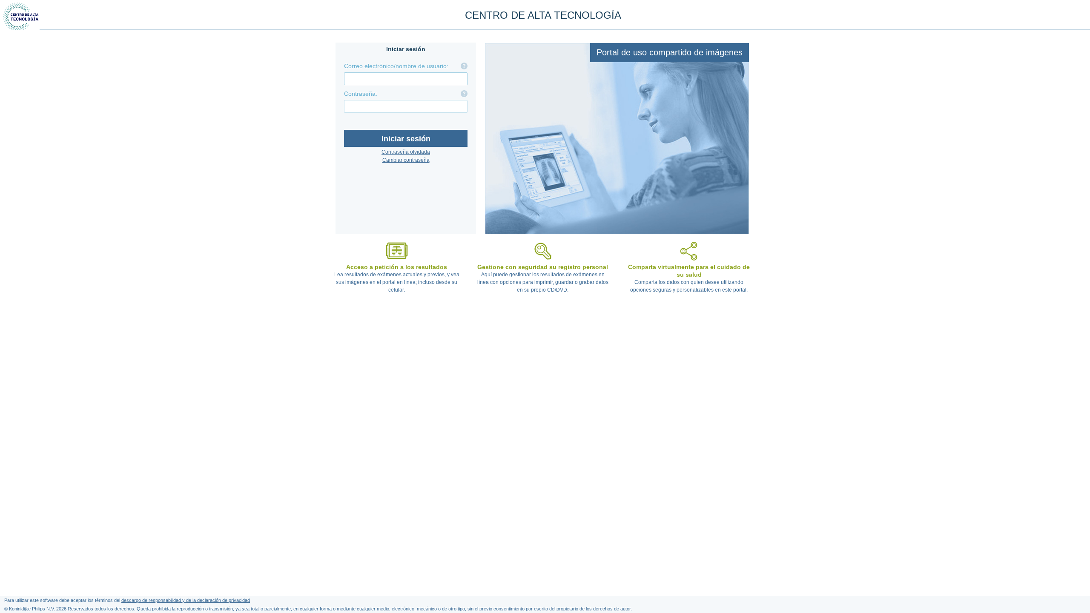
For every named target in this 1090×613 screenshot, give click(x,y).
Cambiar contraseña (406, 160)
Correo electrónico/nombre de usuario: (396, 66)
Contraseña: (360, 93)
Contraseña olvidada (406, 152)
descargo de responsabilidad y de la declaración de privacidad (185, 600)
